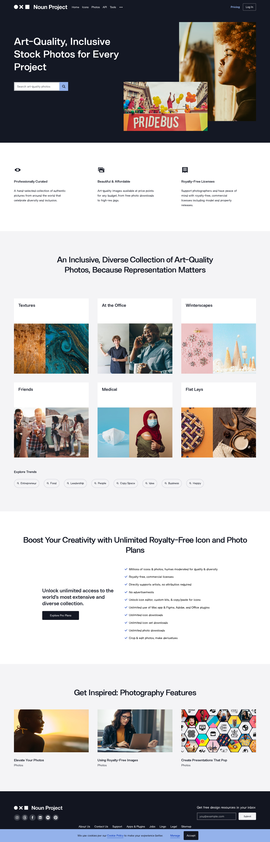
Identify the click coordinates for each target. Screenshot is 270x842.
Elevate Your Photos (29, 760)
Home (75, 7)
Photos (95, 7)
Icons (85, 7)
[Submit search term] (63, 86)
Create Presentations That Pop (204, 760)
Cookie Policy (115, 835)
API (105, 7)
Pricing (235, 7)
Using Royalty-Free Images (118, 760)
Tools (113, 7)
